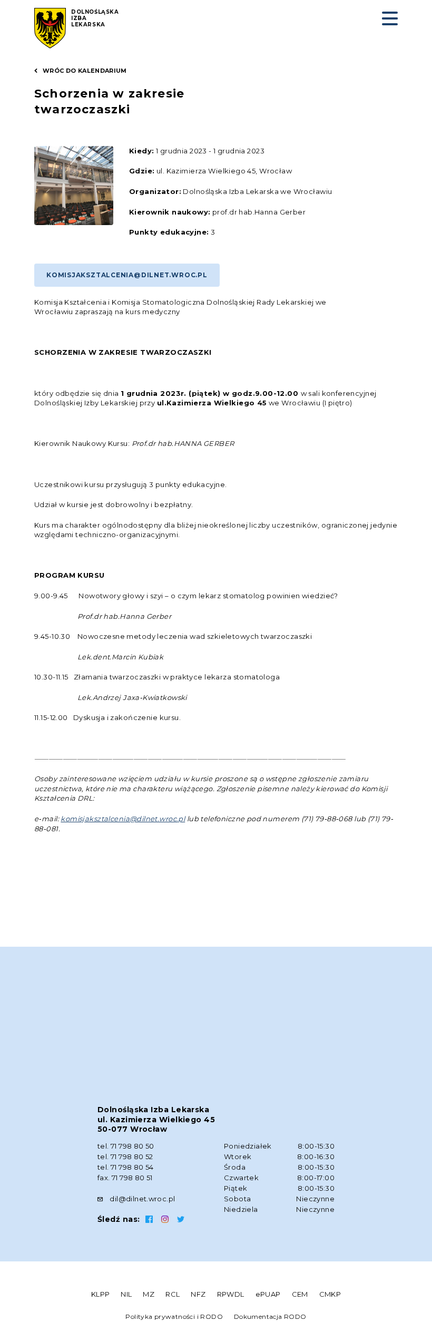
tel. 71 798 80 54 (125, 1167)
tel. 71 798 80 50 (125, 1146)
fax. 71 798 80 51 (125, 1177)
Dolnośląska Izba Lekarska (95, 18)
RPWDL (230, 1294)
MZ (148, 1294)
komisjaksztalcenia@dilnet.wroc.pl (127, 275)
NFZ (198, 1294)
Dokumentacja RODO (270, 1316)
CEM (300, 1294)
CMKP (330, 1294)
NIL (126, 1294)
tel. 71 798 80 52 (125, 1156)
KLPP (100, 1294)
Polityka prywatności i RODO (174, 1316)
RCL (172, 1294)
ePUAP (268, 1294)
